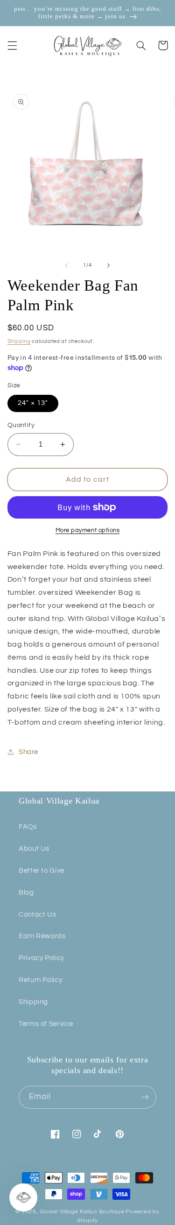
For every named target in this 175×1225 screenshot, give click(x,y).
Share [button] (28, 751)
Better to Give (41, 870)
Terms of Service (46, 1023)
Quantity (21, 425)
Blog (26, 892)
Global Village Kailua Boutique (82, 1211)
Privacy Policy (41, 957)
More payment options (88, 530)
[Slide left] (66, 265)
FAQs (28, 826)
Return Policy (40, 979)
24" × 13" (33, 402)
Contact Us (37, 914)
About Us (34, 848)
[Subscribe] (145, 1097)
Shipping (19, 341)
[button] (12, 45)
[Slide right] (108, 265)
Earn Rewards (42, 936)
